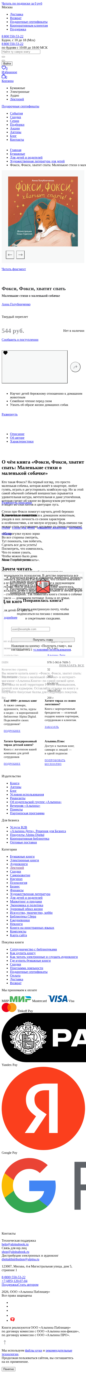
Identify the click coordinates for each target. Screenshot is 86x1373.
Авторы (15, 132)
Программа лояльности (26, 968)
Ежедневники (20, 920)
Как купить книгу (23, 953)
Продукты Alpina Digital (27, 835)
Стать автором (28, 1284)
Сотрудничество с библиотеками (33, 949)
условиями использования (52, 649)
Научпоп (16, 879)
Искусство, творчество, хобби (31, 912)
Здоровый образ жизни (26, 909)
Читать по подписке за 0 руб (22, 3)
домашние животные (52, 527)
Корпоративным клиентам (29, 25)
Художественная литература (30, 894)
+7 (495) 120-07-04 (14, 1281)
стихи (6, 527)
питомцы (75, 527)
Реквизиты (17, 798)
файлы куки (33, 1350)
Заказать (52, 727)
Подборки (17, 124)
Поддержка (18, 29)
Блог (13, 136)
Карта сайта (18, 935)
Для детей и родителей (26, 897)
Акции (15, 128)
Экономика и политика (26, 905)
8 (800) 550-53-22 (13, 1277)
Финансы (17, 890)
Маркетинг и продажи (26, 901)
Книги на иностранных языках (32, 927)
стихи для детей (23, 527)
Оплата (15, 975)
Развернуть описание (17, 502)
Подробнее (12, 731)
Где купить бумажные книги (30, 960)
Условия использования (27, 794)
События (16, 113)
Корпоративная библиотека (29, 838)
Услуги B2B (18, 827)
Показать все (71, 665)
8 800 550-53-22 (12, 36)
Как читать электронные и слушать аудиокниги (44, 957)
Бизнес (15, 886)
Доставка (16, 14)
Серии (14, 121)
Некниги (16, 924)
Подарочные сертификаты (29, 22)
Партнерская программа (27, 813)
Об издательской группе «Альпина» (36, 802)
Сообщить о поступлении (20, 339)
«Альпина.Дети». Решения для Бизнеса (38, 831)
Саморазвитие (20, 875)
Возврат (16, 18)
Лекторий (17, 99)
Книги (14, 783)
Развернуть (10, 414)
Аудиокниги (19, 864)
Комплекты (18, 931)
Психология (18, 882)
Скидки (15, 117)
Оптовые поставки (23, 842)
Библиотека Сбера (23, 916)
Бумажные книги (22, 856)
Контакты (17, 139)
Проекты (16, 809)
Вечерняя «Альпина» (25, 805)
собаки (6, 533)
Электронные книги (24, 860)
